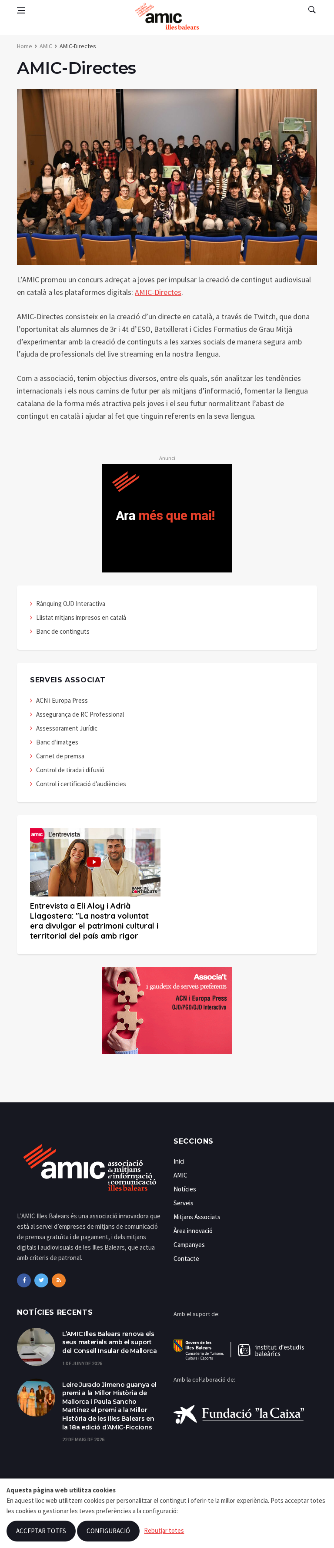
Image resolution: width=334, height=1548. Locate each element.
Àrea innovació (193, 1231)
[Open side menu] (21, 10)
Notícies (185, 1189)
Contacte (186, 1258)
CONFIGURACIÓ (108, 1531)
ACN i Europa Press (62, 700)
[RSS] (59, 1280)
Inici (179, 1161)
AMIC (46, 46)
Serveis (184, 1203)
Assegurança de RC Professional (80, 714)
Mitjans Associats (197, 1217)
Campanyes (189, 1244)
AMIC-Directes (158, 292)
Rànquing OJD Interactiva (70, 603)
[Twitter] (41, 1280)
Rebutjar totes (164, 1530)
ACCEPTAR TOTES (41, 1531)
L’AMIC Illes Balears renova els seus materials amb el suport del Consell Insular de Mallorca (109, 1342)
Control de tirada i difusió (70, 770)
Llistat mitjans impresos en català (81, 617)
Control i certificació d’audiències (81, 784)
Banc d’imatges (57, 742)
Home (24, 46)
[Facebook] (24, 1280)
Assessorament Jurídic (66, 728)
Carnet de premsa (60, 756)
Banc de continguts (63, 631)
